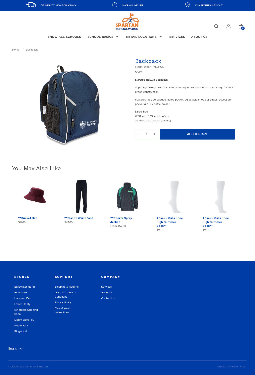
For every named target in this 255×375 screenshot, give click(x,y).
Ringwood (20, 331)
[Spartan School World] (127, 21)
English (13, 348)
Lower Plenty (22, 304)
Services (106, 286)
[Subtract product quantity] (138, 134)
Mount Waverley (24, 319)
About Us (107, 292)
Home (16, 49)
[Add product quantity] (154, 134)
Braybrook (20, 292)
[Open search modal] (216, 26)
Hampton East (22, 298)
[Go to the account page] (228, 26)
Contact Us (108, 298)
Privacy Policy (63, 302)
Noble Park (21, 325)
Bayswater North (24, 286)
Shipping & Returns (67, 286)
